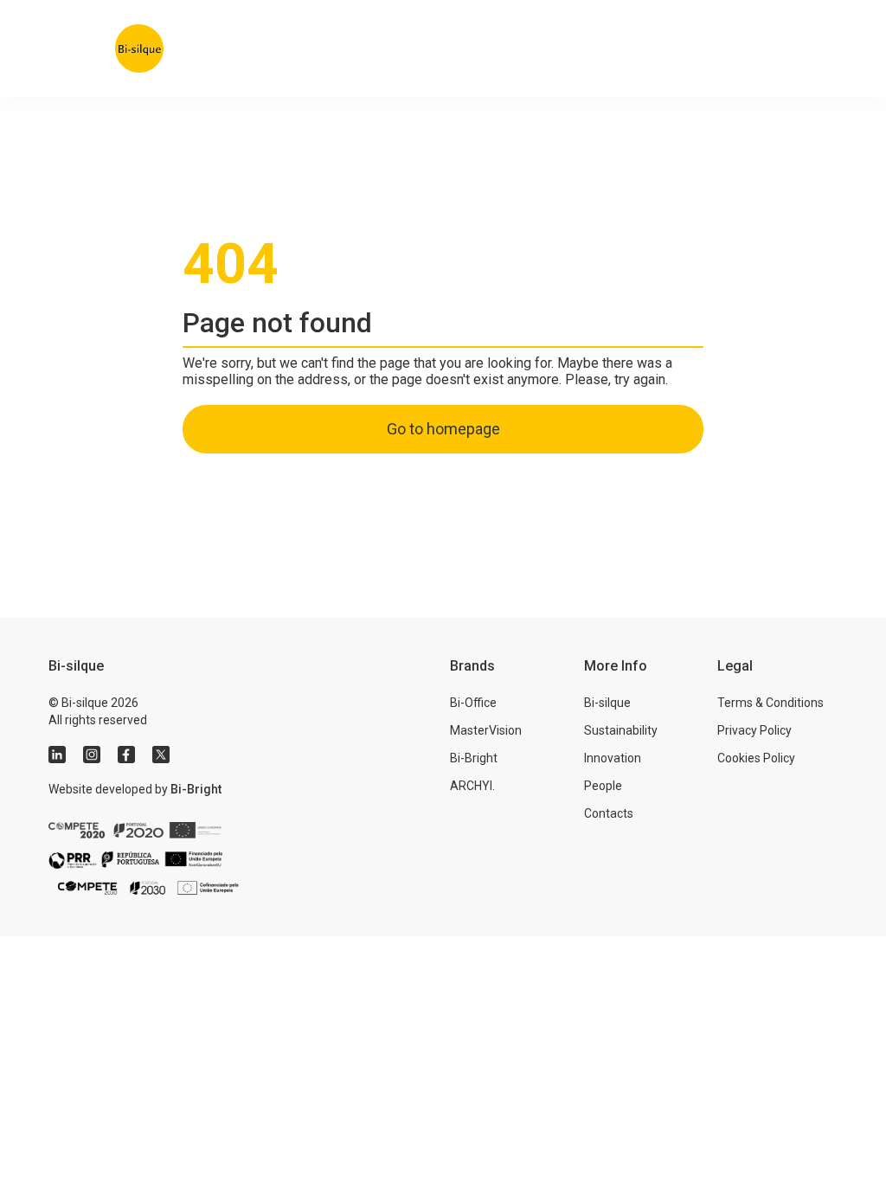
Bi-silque (607, 703)
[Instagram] (91, 754)
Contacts (608, 813)
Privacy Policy (754, 730)
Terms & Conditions (770, 703)
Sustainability (621, 730)
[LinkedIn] (57, 754)
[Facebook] (126, 754)
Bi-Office (473, 703)
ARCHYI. (472, 786)
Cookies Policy (756, 758)
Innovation (612, 758)
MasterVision (486, 730)
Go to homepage (443, 429)
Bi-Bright (196, 789)
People (603, 786)
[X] (161, 754)
